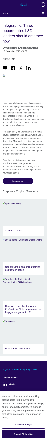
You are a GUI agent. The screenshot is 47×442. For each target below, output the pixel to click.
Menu (5, 13)
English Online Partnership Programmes (20, 369)
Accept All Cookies (23, 434)
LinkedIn (11, 384)
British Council (9, 5)
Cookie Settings (23, 425)
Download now (18, 181)
